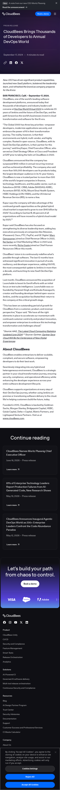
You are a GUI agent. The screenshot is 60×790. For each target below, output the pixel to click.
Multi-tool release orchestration (17, 683)
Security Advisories (11, 714)
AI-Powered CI (9, 674)
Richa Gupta (24, 245)
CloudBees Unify (10, 635)
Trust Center (8, 710)
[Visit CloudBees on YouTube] (15, 622)
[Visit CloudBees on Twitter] (21, 622)
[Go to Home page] (11, 13)
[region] (30, 769)
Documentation (9, 719)
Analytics (7, 662)
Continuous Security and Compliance (19, 688)
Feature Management (12, 648)
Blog (5, 701)
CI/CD (5, 639)
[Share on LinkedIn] (10, 62)
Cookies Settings (30, 768)
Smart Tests (8, 653)
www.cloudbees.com (13, 418)
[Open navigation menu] (55, 14)
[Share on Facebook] (16, 62)
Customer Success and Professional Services (23, 727)
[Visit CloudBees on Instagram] (10, 622)
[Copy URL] (5, 62)
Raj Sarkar (8, 242)
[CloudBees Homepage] (12, 615)
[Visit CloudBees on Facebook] (4, 622)
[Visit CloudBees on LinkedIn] (26, 622)
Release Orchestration (13, 657)
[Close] (55, 752)
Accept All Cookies (30, 784)
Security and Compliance (14, 644)
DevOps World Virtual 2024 (27, 109)
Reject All (30, 776)
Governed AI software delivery (16, 679)
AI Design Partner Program (15, 705)
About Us (7, 745)
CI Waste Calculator (11, 732)
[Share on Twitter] (22, 62)
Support (6, 723)
